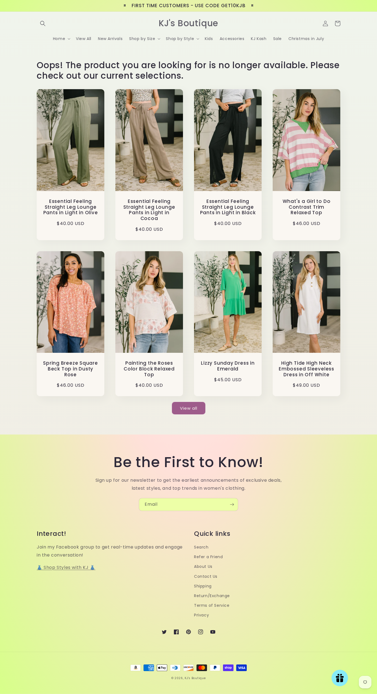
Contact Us (205, 576)
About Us (203, 566)
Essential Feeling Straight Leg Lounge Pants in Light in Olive (70, 207)
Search (201, 547)
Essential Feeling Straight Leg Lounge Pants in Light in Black (228, 207)
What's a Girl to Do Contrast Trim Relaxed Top (307, 207)
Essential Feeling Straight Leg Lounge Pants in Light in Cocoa (149, 209)
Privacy (201, 615)
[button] (43, 23)
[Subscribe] (232, 504)
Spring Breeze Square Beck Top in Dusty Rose (70, 368)
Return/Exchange (212, 595)
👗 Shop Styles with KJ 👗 (66, 567)
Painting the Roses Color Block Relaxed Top (149, 368)
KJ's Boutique (195, 678)
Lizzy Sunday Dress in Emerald (227, 366)
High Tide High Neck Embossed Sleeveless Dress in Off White (306, 368)
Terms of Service (212, 605)
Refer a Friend (208, 557)
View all (188, 408)
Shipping (203, 586)
